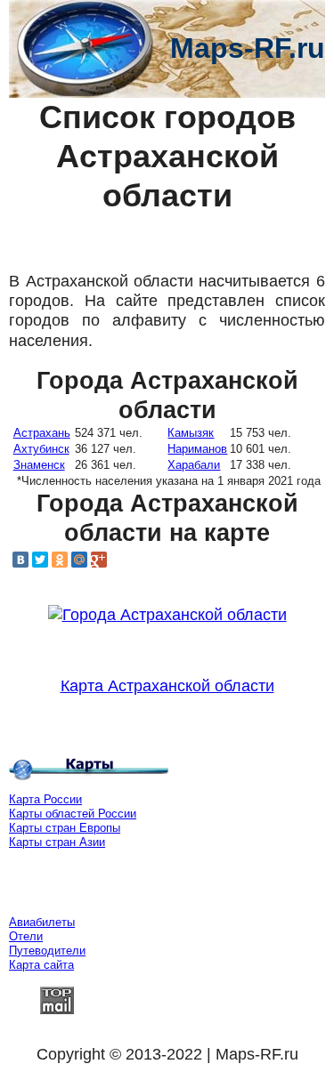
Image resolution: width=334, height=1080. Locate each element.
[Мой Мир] (79, 560)
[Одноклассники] (60, 560)
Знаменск (39, 464)
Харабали (193, 464)
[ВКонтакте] (20, 560)
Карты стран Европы (64, 827)
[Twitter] (40, 560)
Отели (26, 936)
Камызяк (190, 432)
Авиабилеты (42, 922)
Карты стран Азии (57, 842)
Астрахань (41, 432)
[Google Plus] (99, 560)
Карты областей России (72, 813)
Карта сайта (41, 964)
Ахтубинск (41, 448)
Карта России (45, 799)
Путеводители (47, 950)
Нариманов (197, 448)
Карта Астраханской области (167, 686)
